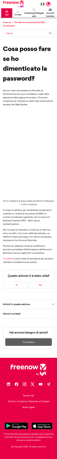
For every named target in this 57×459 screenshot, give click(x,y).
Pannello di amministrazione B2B (29, 22)
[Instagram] (24, 384)
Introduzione (9, 25)
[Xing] (48, 384)
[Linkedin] (8, 384)
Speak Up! (28, 395)
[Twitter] (32, 384)
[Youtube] (40, 384)
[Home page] (13, 4)
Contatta (7, 258)
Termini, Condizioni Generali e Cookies (28, 401)
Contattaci (28, 342)
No (40, 284)
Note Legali (28, 407)
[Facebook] (16, 384)
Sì (17, 284)
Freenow (7, 22)
